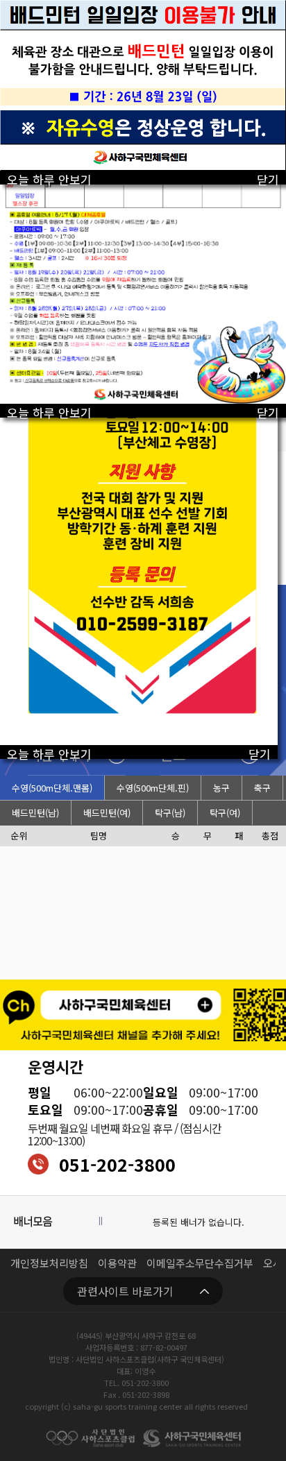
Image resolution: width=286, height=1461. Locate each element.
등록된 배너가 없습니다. (198, 1222)
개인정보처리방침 (49, 1263)
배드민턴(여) (107, 812)
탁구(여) (225, 812)
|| (101, 1220)
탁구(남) (170, 812)
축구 (262, 787)
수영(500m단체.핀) (153, 787)
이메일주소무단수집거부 (199, 1263)
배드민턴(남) (35, 812)
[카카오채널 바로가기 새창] (143, 1015)
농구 (221, 787)
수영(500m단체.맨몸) (52, 787)
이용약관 (117, 1263)
